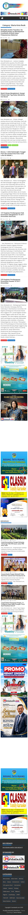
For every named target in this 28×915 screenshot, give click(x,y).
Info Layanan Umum (8, 885)
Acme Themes (17, 912)
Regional (5, 894)
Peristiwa (16, 888)
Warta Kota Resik (11, 88)
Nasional (10, 888)
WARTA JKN (12, 898)
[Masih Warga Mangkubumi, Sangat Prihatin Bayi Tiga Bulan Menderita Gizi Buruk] (14, 109)
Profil (12, 891)
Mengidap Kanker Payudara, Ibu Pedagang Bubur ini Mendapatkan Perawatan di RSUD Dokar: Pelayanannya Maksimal (12, 32)
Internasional (17, 885)
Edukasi (9, 145)
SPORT (18, 894)
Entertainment (15, 882)
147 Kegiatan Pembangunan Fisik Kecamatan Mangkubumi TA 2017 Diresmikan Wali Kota (12, 214)
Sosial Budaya (15, 145)
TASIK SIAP (5, 898)
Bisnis (4, 882)
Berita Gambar (6, 878)
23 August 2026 (5, 600)
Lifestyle (5, 888)
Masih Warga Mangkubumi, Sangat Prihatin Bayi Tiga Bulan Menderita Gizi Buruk (13, 95)
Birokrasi (10, 554)
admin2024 (13, 540)
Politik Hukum (6, 891)
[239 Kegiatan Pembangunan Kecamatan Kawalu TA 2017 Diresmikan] (14, 294)
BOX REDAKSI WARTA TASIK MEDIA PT (13, 847)
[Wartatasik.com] (2, 18)
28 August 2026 (5, 540)
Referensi (17, 891)
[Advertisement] (14, 435)
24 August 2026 (5, 572)
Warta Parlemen (7, 901)
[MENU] (26, 18)
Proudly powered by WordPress (11, 910)
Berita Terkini (4, 88)
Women (14, 901)
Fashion (22, 882)
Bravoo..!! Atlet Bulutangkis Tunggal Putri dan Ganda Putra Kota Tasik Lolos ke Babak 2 (13, 153)
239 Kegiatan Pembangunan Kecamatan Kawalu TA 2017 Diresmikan (10, 281)
